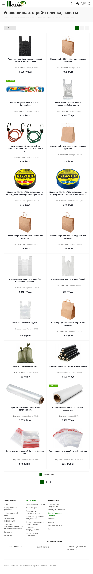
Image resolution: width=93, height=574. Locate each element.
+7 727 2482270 (15, 546)
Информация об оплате (11, 514)
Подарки (52, 518)
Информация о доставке (10, 508)
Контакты (8, 532)
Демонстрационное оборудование (35, 523)
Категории (31, 500)
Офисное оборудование (32, 528)
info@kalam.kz (43, 547)
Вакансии (8, 535)
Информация (10, 500)
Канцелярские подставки (32, 534)
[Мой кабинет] (77, 4)
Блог (50, 529)
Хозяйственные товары (55, 514)
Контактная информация (9, 519)
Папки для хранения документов (35, 517)
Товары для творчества (53, 505)
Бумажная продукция (35, 504)
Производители (55, 525)
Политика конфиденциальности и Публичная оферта (13, 526)
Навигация (53, 500)
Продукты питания (56, 509)
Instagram (81, 565)
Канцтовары (31, 507)
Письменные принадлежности (33, 512)
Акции (51, 522)
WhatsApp (87, 565)
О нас (6, 504)
